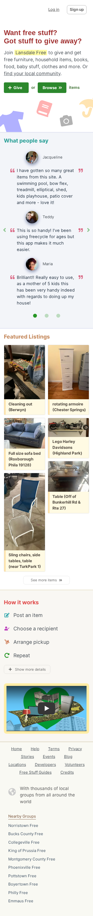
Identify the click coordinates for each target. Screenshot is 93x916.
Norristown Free (23, 825)
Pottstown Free (22, 875)
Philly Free (18, 892)
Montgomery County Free (31, 859)
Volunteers (75, 764)
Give (18, 87)
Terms (54, 748)
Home (16, 748)
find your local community (32, 73)
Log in (53, 9)
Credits (67, 772)
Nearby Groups (22, 816)
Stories (27, 756)
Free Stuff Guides (35, 772)
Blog (68, 756)
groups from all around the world (47, 798)
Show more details (29, 669)
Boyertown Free (23, 884)
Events (49, 756)
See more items (45, 580)
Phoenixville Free (24, 867)
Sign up (77, 9)
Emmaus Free (20, 900)
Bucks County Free (25, 833)
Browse (50, 87)
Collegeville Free (24, 842)
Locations (17, 764)
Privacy (75, 748)
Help (35, 748)
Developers (45, 764)
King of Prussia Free (27, 850)
